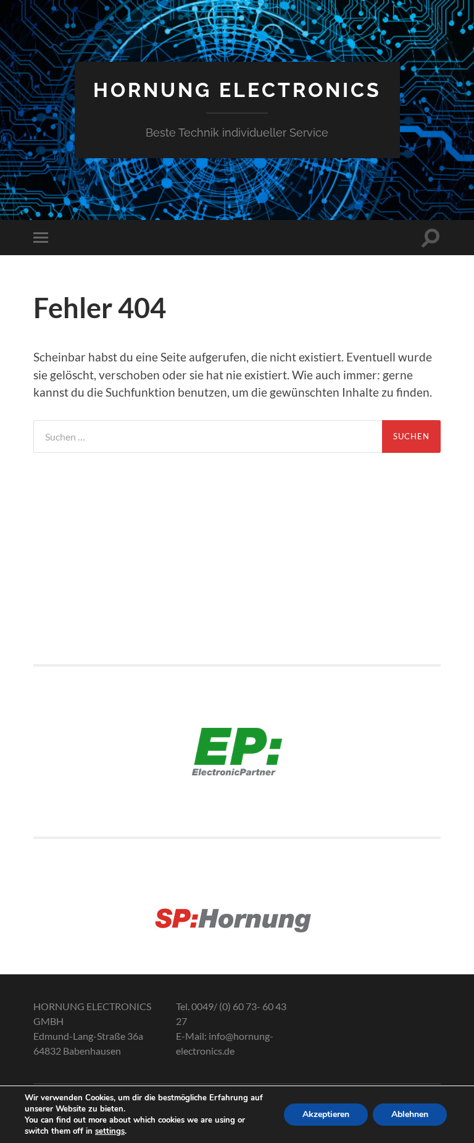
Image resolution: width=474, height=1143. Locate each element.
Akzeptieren (325, 1114)
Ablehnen (409, 1114)
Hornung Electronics (237, 89)
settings (110, 1131)
